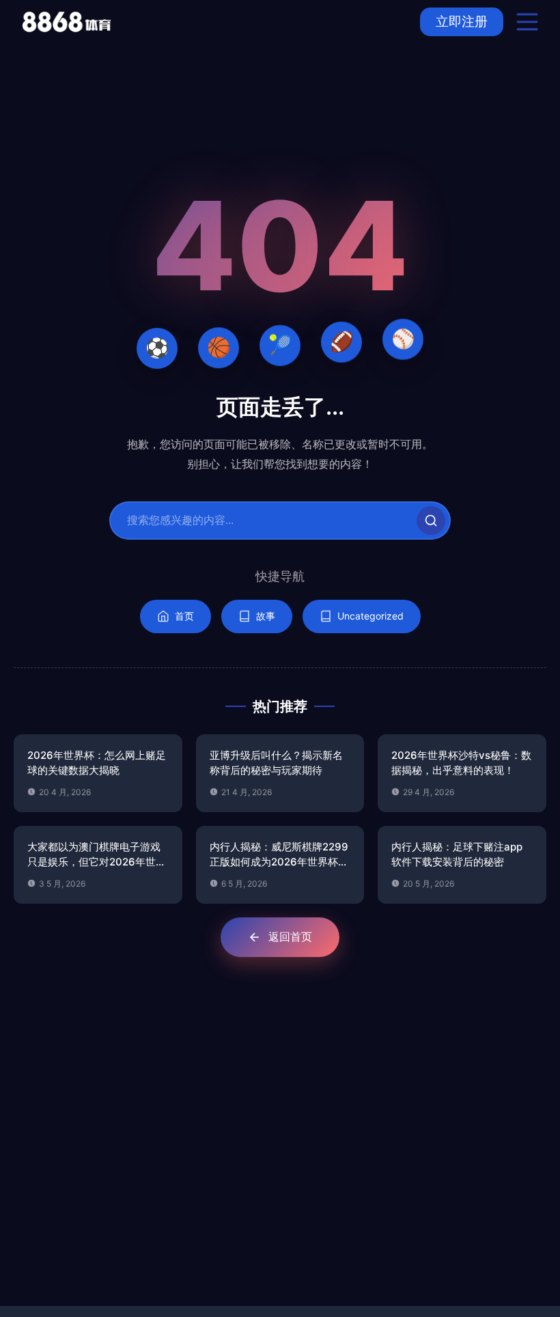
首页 (184, 616)
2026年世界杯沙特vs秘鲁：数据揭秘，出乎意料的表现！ (461, 763)
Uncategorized (370, 616)
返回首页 (290, 936)
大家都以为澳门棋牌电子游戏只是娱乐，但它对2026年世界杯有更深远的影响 (96, 855)
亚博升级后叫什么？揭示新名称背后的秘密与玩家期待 (276, 763)
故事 (265, 616)
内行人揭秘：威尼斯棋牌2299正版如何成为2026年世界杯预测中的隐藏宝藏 (279, 855)
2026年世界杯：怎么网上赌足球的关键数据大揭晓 (96, 763)
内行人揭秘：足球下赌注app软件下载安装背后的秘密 (456, 854)
